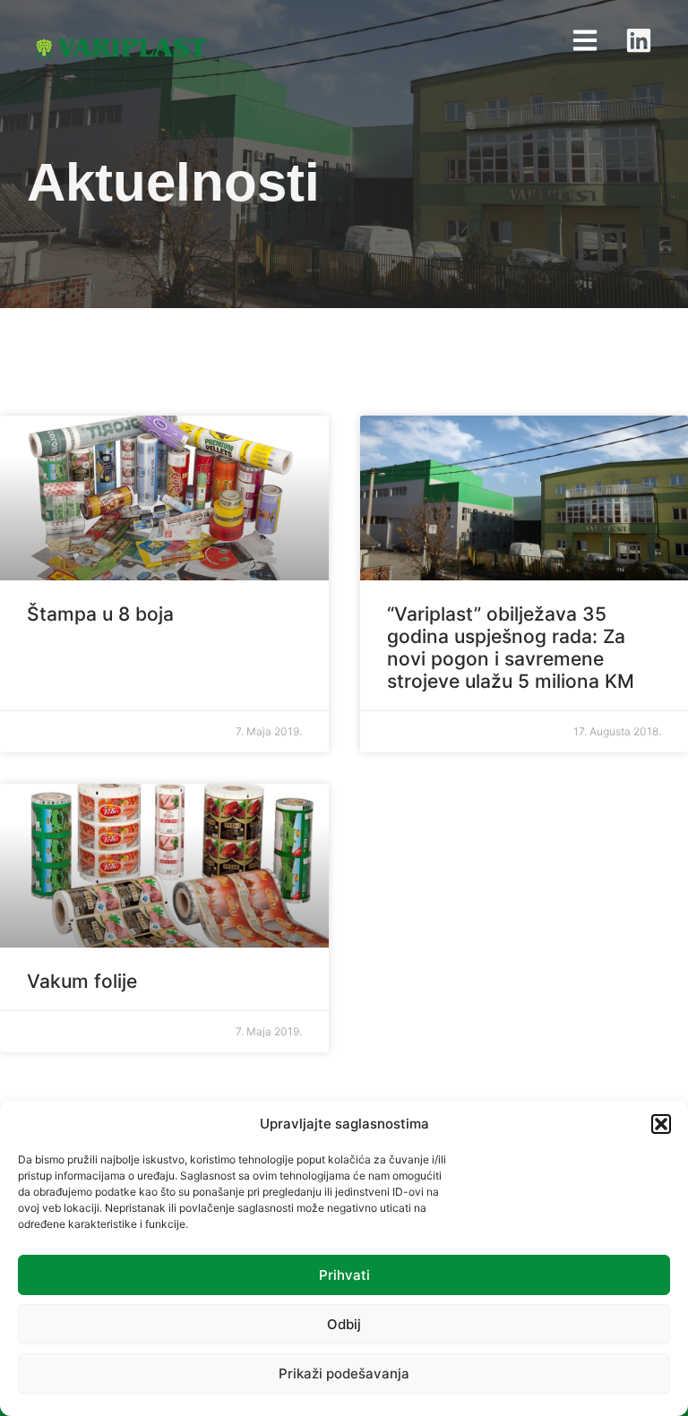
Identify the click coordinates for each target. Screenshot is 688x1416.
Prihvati (344, 1274)
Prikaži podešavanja (344, 1373)
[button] (661, 1124)
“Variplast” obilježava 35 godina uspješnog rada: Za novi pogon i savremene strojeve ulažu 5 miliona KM (510, 648)
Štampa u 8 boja (100, 614)
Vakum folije (82, 981)
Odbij (344, 1324)
